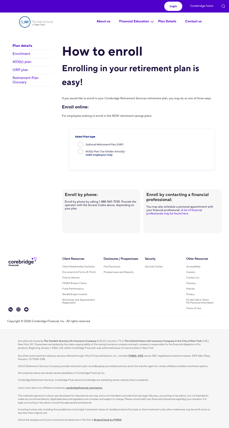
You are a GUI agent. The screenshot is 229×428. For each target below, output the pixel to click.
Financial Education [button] (134, 21)
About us (103, 21)
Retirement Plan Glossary (25, 80)
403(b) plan (22, 62)
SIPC (141, 356)
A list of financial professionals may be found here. (174, 211)
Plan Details (167, 21)
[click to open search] (223, 5)
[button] (173, 6)
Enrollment (21, 54)
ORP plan (20, 70)
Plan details (22, 45)
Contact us (193, 21)
